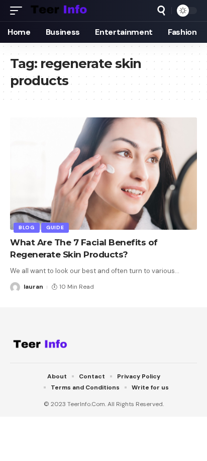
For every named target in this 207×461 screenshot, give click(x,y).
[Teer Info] (58, 10)
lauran (33, 287)
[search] (161, 11)
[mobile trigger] (18, 10)
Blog (27, 227)
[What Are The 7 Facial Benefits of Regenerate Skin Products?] (103, 173)
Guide (55, 227)
